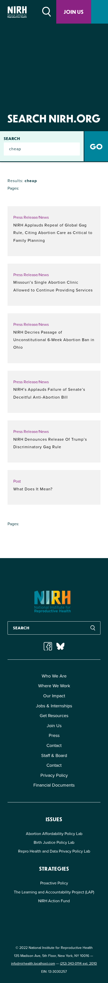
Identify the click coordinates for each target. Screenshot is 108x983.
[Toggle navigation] (99, 12)
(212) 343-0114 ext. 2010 (78, 963)
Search (12, 138)
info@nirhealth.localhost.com (33, 963)
